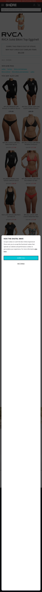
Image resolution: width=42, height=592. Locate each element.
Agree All (21, 258)
